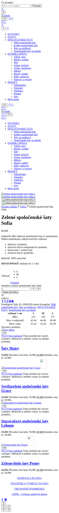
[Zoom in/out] (8, 506)
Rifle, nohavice (21, 76)
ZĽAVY (12, 37)
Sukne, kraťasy (21, 65)
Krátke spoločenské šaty (26, 45)
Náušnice (18, 90)
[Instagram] (5, 500)
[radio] (17, 271)
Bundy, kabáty (21, 73)
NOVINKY (14, 34)
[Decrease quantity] (33, 289)
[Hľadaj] (4, 18)
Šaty (16, 62)
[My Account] (11, 18)
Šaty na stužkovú (22, 48)
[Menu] (3, 12)
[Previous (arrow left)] (3, 510)
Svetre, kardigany (22, 68)
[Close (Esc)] (3, 506)
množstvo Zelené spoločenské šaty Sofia (21, 285)
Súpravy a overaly (23, 79)
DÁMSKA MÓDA (17, 54)
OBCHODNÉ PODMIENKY (29, 488)
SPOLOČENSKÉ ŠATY (20, 39)
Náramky (18, 88)
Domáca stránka (9, 206)
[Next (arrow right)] (8, 510)
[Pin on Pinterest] (10, 301)
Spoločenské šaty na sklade (27, 51)
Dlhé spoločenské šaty (25, 42)
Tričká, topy (20, 56)
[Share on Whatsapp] (12, 301)
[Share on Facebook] (2, 301)
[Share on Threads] (7, 301)
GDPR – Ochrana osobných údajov (29, 494)
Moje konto (13, 99)
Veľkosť (5, 276)
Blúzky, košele (21, 59)
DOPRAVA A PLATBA (29, 478)
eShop (23, 206)
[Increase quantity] (38, 289)
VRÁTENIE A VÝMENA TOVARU (30, 483)
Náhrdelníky (20, 85)
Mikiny (17, 71)
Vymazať (14, 282)
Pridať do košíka (10, 292)
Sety (16, 96)
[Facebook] (2, 500)
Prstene (17, 93)
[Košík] (3, 22)
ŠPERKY (12, 82)
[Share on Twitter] (5, 301)
